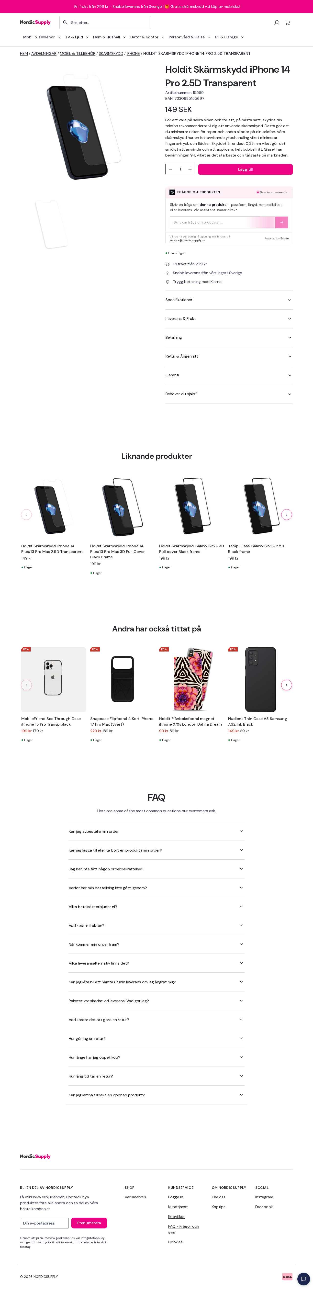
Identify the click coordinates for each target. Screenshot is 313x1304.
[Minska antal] (170, 169)
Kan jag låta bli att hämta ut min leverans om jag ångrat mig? (122, 982)
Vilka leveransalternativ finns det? (99, 963)
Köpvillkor (176, 1216)
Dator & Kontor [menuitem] (144, 37)
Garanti (172, 375)
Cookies (175, 1242)
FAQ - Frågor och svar (183, 1229)
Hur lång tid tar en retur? (91, 1076)
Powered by (277, 238)
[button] (286, 514)
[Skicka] (281, 222)
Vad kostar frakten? (86, 925)
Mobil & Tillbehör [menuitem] (39, 37)
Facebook (264, 1206)
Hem (24, 53)
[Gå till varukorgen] (287, 22)
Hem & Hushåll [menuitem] (106, 37)
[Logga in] (276, 22)
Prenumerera (89, 1222)
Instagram (264, 1197)
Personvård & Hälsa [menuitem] (187, 37)
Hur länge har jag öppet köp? (94, 1057)
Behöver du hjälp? (181, 393)
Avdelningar (43, 53)
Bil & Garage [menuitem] (226, 37)
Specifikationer (179, 299)
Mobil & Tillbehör (77, 53)
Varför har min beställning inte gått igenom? (108, 887)
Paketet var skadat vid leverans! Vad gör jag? (109, 1000)
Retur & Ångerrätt (182, 356)
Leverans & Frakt (181, 318)
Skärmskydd (111, 53)
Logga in (175, 1197)
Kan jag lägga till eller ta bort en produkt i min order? (115, 850)
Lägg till (245, 169)
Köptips (218, 1206)
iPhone (133, 53)
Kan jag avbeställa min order (94, 831)
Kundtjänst (178, 1206)
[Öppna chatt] (303, 1279)
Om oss (218, 1197)
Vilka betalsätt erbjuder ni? (93, 906)
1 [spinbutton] (180, 169)
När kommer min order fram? (94, 944)
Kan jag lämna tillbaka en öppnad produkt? (107, 1095)
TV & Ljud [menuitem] (74, 37)
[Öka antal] (190, 169)
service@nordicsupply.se (187, 240)
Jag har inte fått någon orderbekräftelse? (106, 869)
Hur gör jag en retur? (87, 1038)
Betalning (174, 337)
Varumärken (135, 1197)
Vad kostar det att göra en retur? (99, 1019)
